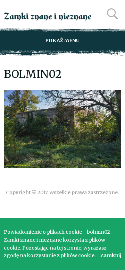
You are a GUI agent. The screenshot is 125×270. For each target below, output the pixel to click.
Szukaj (112, 13)
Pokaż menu (62, 40)
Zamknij (110, 255)
